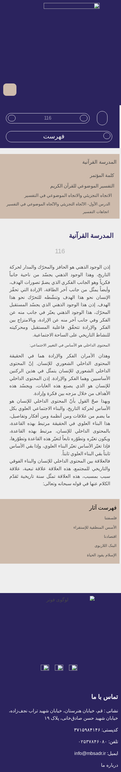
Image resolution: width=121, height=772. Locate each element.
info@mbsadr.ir (90, 753)
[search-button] (22, 89)
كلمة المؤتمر (102, 175)
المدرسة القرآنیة (99, 162)
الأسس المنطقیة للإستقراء (95, 527)
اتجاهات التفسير (96, 212)
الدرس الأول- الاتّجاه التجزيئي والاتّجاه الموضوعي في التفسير (58, 204)
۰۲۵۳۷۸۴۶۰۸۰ (92, 741)
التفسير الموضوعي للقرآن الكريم (82, 185)
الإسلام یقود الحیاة (102, 555)
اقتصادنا (110, 536)
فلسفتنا (111, 518)
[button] (114, 89)
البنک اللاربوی (106, 545)
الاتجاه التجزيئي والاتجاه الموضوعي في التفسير (68, 195)
